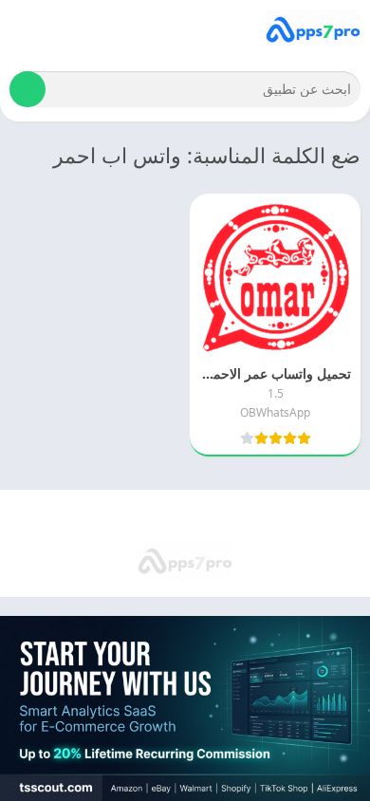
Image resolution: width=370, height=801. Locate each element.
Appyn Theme (104, 516)
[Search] (27, 89)
